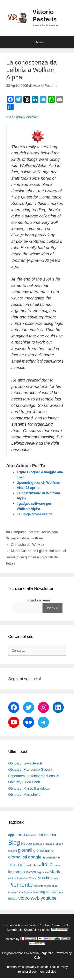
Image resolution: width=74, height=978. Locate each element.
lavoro (31, 872)
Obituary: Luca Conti (24, 782)
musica (54, 878)
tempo (12, 898)
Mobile (33, 878)
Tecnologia (50, 532)
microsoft (13, 878)
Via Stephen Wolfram (22, 117)
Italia (57, 865)
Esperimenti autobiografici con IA (33, 776)
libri (47, 872)
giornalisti (17, 857)
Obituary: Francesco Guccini (30, 769)
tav (48, 892)
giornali (25, 850)
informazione (51, 857)
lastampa (16, 872)
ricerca (12, 892)
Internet (33, 532)
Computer (18, 532)
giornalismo (43, 850)
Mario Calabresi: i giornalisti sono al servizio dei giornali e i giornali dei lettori (36, 557)
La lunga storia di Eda (34, 514)
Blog (14, 842)
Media (56, 871)
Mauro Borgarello (41, 953)
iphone (36, 865)
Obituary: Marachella (24, 795)
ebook (59, 843)
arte (21, 834)
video (24, 898)
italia (47, 864)
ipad (28, 865)
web (35, 898)
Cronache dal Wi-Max (27, 545)
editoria (12, 850)
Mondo (43, 878)
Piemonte (20, 885)
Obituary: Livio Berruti (25, 763)
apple (12, 835)
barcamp (31, 835)
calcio (36, 844)
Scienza (28, 892)
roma (20, 892)
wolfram (37, 538)
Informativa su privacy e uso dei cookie (32, 967)
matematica (20, 538)
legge (40, 872)
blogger (26, 843)
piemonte (38, 886)
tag (42, 892)
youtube (49, 898)
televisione (57, 892)
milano (23, 878)
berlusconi (46, 834)
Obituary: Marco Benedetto (29, 788)
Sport (36, 892)
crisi (42, 843)
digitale (50, 843)
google (35, 857)
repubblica (51, 885)
